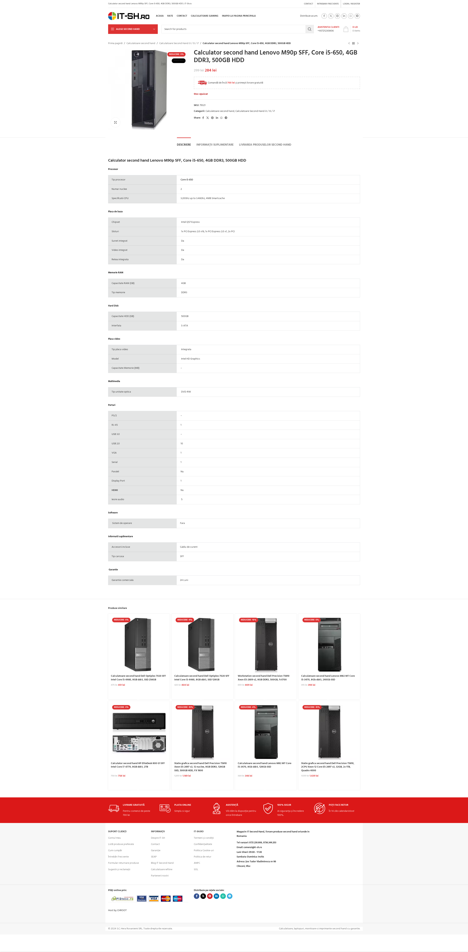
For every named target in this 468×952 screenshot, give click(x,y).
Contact (155, 844)
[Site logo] (129, 16)
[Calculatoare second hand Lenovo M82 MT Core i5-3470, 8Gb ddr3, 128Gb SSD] (266, 732)
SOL (196, 869)
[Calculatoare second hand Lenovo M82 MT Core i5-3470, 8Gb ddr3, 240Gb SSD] (329, 644)
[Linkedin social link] (344, 16)
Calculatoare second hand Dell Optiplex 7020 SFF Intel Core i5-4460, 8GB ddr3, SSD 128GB (201, 678)
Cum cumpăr (115, 850)
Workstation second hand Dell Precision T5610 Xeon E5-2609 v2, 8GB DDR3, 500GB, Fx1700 (263, 678)
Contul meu (114, 838)
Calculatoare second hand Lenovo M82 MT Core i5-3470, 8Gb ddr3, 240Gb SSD (328, 678)
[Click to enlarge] (115, 122)
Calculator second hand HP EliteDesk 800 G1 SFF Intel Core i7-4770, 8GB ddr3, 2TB (138, 765)
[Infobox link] (328, 29)
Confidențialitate (203, 844)
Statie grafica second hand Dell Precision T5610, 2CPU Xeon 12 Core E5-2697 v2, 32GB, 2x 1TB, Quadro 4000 (327, 767)
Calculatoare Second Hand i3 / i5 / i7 (179, 43)
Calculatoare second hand (141, 43)
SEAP (154, 857)
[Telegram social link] (357, 16)
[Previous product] (349, 43)
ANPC (197, 863)
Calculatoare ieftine (161, 869)
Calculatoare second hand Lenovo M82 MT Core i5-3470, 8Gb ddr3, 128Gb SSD (264, 765)
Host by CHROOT (117, 910)
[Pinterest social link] (337, 16)
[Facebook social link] (324, 16)
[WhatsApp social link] (350, 16)
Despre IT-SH (158, 838)
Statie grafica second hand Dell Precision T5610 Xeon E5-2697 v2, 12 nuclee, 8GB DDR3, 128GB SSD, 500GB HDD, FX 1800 (200, 767)
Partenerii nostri (160, 876)
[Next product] (358, 43)
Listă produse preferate (121, 844)
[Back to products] (353, 43)
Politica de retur (202, 857)
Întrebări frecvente (118, 857)
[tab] (184, 144)
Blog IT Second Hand (162, 863)
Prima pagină (115, 43)
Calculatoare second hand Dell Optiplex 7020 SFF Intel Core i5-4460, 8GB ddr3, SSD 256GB (138, 678)
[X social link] (331, 16)
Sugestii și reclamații (119, 869)
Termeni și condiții (204, 838)
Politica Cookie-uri (204, 850)
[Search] (309, 29)
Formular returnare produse (123, 863)
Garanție (155, 850)
